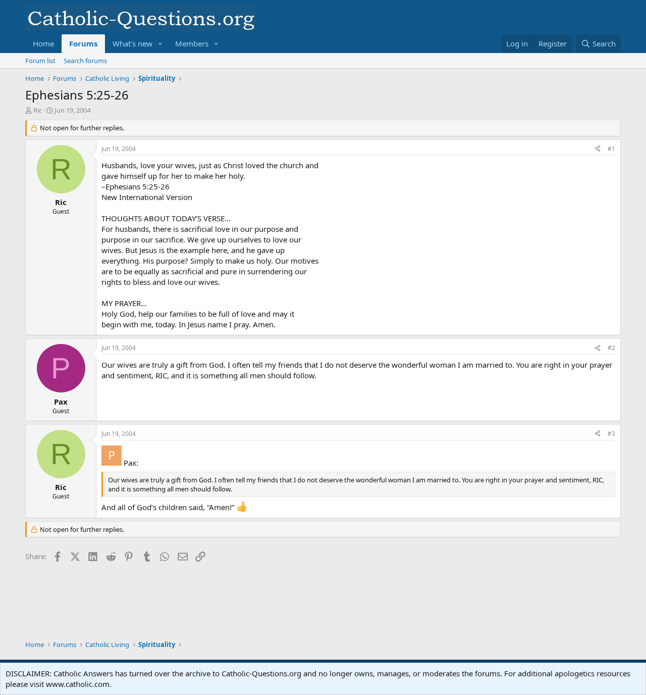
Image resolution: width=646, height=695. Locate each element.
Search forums (85, 60)
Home (43, 43)
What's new (132, 43)
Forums (83, 43)
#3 (611, 433)
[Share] (597, 149)
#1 (611, 148)
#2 (611, 347)
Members (191, 43)
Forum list (40, 60)
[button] (160, 43)
